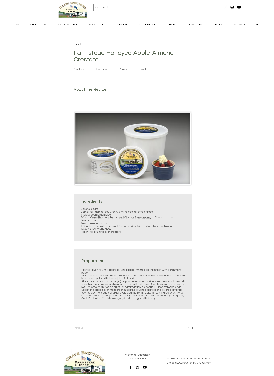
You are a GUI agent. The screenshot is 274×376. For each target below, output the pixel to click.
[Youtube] (239, 7)
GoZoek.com (203, 363)
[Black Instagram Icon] (232, 7)
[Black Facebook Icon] (225, 7)
